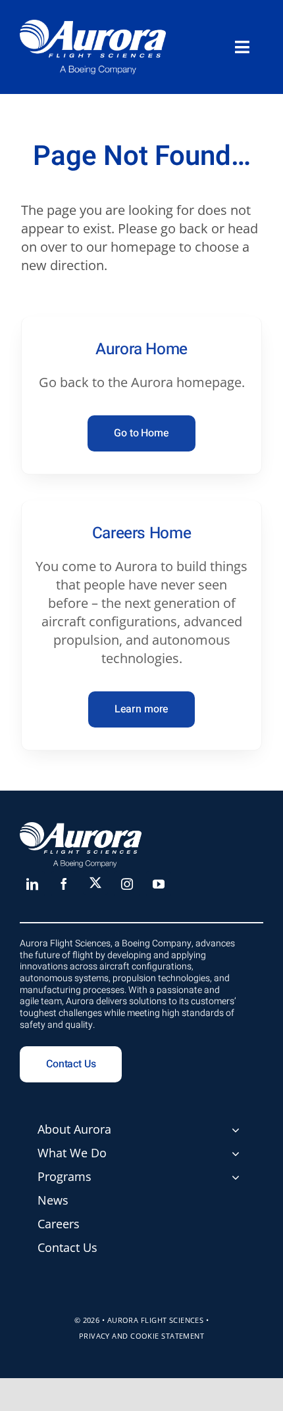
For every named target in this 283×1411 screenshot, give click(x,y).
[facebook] (63, 883)
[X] (95, 882)
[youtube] (158, 883)
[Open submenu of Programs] (235, 1176)
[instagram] (127, 883)
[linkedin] (32, 883)
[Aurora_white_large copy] (93, 26)
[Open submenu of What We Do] (235, 1153)
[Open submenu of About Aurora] (235, 1129)
